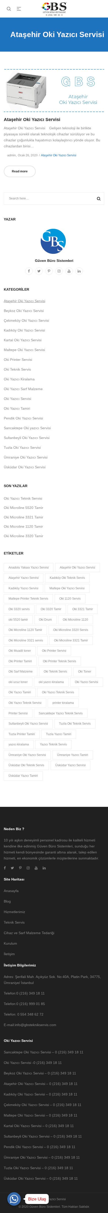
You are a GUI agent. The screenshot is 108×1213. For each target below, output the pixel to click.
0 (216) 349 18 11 (30, 993)
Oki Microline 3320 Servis (70, 630)
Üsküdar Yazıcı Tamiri (23, 776)
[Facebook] (29, 271)
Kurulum (10, 943)
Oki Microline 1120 (75, 619)
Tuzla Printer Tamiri (22, 734)
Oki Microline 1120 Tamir (23, 526)
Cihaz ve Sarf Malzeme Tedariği (29, 933)
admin (10, 155)
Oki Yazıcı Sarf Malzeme (23, 389)
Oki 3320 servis (19, 609)
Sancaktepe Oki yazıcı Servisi (27, 428)
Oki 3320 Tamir (51, 609)
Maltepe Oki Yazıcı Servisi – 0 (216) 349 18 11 (40, 1115)
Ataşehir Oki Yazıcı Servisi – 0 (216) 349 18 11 (41, 1084)
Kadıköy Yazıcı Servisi (23, 588)
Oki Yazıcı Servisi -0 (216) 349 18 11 (33, 1063)
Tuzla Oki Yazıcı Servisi (22, 448)
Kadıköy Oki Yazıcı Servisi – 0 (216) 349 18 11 (40, 1094)
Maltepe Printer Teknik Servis (28, 598)
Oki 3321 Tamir (82, 609)
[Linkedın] (79, 271)
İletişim (9, 954)
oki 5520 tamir (18, 619)
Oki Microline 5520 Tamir (23, 508)
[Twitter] (39, 271)
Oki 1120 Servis (70, 598)
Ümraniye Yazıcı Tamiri (72, 755)
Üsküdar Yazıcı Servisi (70, 765)
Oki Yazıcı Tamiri (17, 408)
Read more (20, 171)
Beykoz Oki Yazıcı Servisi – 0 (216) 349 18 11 (40, 1073)
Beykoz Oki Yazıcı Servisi (24, 311)
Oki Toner (84, 671)
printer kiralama (63, 703)
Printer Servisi (18, 713)
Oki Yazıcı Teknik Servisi (23, 498)
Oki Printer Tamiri (20, 661)
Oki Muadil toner (20, 650)
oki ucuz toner (18, 682)
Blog (7, 901)
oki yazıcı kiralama (51, 682)
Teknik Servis (14, 922)
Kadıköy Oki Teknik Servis (67, 578)
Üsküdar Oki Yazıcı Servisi (24, 467)
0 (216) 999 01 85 (30, 1004)
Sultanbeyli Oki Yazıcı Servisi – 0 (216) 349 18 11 (43, 1136)
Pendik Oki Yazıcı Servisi (23, 418)
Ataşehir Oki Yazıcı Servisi (32, 119)
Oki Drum (45, 619)
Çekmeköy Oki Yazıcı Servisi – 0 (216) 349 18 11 (42, 1105)
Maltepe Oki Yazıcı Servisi (24, 350)
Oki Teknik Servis (17, 369)
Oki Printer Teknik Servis (59, 661)
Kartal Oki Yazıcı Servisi (22, 340)
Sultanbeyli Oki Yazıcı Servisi (26, 438)
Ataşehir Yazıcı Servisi (24, 578)
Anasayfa (11, 891)
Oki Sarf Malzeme (21, 671)
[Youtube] (69, 271)
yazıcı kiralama (19, 744)
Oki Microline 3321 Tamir (23, 517)
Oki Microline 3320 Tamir (23, 536)
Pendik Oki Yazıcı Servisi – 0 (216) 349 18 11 (39, 1147)
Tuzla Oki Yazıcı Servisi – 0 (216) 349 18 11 (38, 1168)
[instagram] (59, 271)
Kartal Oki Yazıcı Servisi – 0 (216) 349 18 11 (39, 1126)
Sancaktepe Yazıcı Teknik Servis (61, 713)
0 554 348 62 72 (30, 1014)
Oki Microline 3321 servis (26, 640)
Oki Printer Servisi (18, 360)
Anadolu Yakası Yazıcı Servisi (29, 567)
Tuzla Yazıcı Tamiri (58, 734)
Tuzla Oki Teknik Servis (75, 723)
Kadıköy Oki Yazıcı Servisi (24, 330)
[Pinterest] (49, 271)
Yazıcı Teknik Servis (53, 744)
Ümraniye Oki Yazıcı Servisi (25, 457)
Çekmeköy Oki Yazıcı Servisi (26, 320)
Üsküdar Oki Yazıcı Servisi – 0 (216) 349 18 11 (41, 1178)
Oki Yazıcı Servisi (17, 399)
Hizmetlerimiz (14, 912)
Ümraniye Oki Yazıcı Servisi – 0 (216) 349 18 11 (42, 1157)
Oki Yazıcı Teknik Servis (58, 692)
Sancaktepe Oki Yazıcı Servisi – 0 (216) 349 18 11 (43, 1052)
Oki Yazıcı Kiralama (19, 379)
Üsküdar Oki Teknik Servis (26, 765)
